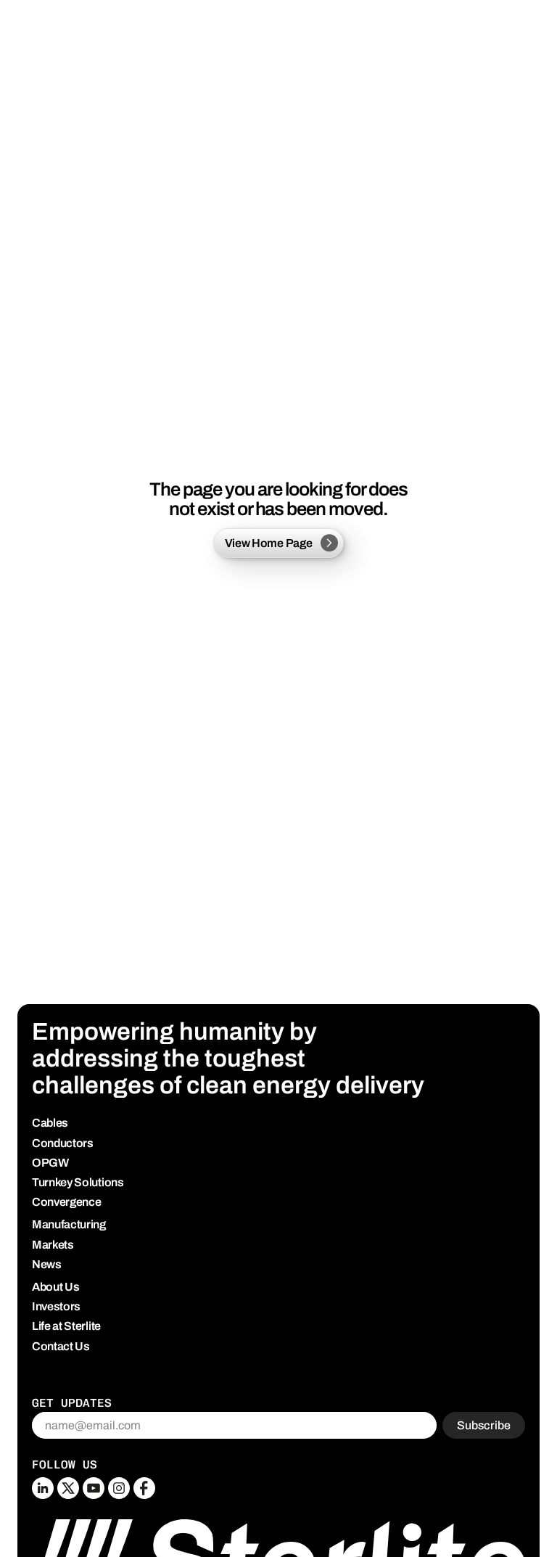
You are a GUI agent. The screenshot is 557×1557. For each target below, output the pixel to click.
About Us (55, 1287)
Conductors (63, 1143)
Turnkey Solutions (78, 1182)
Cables (50, 1123)
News (47, 1264)
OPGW (50, 1163)
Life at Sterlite (66, 1326)
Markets (53, 1244)
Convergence (66, 1202)
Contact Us (61, 1346)
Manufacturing (69, 1224)
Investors (56, 1306)
